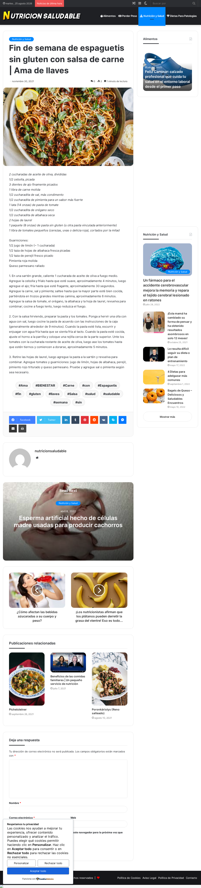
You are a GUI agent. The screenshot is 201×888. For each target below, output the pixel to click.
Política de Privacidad (171, 877)
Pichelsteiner (18, 709)
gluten (36, 394)
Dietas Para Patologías (183, 15)
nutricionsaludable (51, 451)
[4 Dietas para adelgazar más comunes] (154, 377)
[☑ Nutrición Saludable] (42, 16)
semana (61, 402)
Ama (24, 385)
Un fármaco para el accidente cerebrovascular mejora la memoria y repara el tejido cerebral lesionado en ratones (166, 290)
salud (91, 394)
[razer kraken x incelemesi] (100, 886)
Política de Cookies (129, 877)
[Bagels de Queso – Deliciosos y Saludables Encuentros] (154, 396)
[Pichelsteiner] (27, 679)
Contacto (191, 877)
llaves (55, 394)
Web (73, 817)
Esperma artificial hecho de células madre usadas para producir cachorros (68, 522)
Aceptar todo (38, 871)
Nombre (15, 803)
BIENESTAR (46, 385)
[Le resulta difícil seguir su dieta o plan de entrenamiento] (154, 354)
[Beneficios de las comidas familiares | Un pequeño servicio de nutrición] (68, 662)
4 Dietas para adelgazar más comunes (177, 375)
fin (19, 394)
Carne (69, 385)
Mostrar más (167, 416)
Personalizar (21, 863)
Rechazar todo (53, 863)
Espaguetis (108, 385)
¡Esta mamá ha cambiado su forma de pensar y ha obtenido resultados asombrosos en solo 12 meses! (180, 326)
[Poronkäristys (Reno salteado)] (109, 679)
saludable (112, 394)
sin (79, 402)
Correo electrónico (22, 817)
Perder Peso (129, 15)
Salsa (73, 394)
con (87, 385)
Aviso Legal (149, 877)
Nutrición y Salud (153, 15)
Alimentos (109, 15)
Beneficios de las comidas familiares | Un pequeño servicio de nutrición (67, 680)
